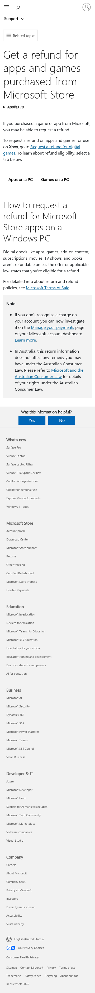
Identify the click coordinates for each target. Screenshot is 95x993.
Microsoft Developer (19, 790)
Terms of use (67, 967)
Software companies (19, 832)
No (62, 420)
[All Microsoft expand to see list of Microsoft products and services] (6, 7)
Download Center (17, 539)
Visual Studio (14, 840)
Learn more (25, 340)
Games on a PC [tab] (55, 179)
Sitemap (11, 967)
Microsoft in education (20, 614)
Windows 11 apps (17, 507)
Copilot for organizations (22, 481)
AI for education (16, 673)
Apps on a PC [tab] (20, 179)
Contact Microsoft (31, 967)
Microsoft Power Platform (22, 732)
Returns (11, 556)
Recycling (51, 976)
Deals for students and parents (26, 665)
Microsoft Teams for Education (25, 631)
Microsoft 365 (15, 723)
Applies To (15, 106)
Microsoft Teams (17, 740)
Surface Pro (13, 447)
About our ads (69, 976)
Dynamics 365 (15, 715)
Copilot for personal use (21, 490)
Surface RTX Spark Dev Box (23, 473)
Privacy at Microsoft (19, 890)
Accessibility (14, 915)
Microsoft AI (14, 698)
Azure (10, 781)
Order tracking (15, 565)
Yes (32, 420)
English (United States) (29, 939)
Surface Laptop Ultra (19, 464)
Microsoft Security (18, 706)
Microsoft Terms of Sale (47, 287)
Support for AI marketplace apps (27, 807)
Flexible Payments (17, 590)
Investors (12, 899)
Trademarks (13, 976)
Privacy (51, 967)
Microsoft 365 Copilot (20, 748)
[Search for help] (18, 7)
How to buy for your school (23, 648)
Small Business (15, 757)
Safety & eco (33, 976)
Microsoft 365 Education (21, 640)
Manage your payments (52, 327)
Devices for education (20, 623)
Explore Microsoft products (23, 498)
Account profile (16, 531)
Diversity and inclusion (20, 907)
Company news (16, 882)
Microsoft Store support (21, 548)
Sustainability (15, 924)
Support (11, 18)
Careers (11, 865)
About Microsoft (16, 873)
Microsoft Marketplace (20, 824)
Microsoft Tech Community (23, 815)
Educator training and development (28, 657)
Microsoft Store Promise (21, 582)
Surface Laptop (15, 456)
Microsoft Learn (16, 798)
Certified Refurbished (20, 573)
